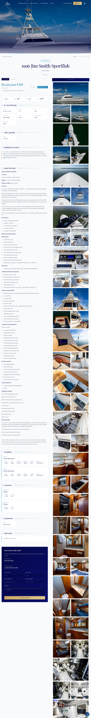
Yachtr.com (13, 538)
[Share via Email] (88, 56)
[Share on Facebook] (78, 56)
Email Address (8, 578)
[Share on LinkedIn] (81, 56)
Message (6, 585)
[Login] (84, 3)
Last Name (28, 572)
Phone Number (29, 578)
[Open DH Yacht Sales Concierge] (87, 714)
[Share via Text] (85, 56)
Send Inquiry (26, 597)
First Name (7, 572)
